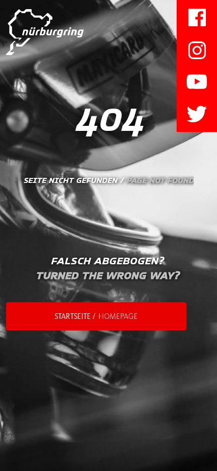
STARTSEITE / (96, 316)
